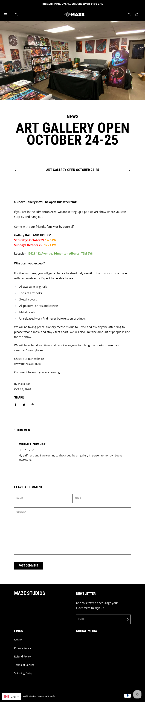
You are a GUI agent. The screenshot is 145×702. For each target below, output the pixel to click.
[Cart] (137, 14)
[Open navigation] (8, 14)
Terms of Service (24, 665)
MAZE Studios (29, 695)
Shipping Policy (23, 673)
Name (19, 498)
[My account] (129, 14)
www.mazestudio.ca (27, 364)
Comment (22, 512)
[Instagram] (85, 642)
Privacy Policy (22, 648)
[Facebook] (77, 642)
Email (78, 498)
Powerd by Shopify (46, 695)
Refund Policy (22, 656)
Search (18, 640)
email (81, 619)
